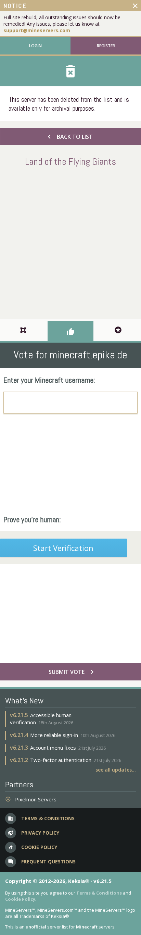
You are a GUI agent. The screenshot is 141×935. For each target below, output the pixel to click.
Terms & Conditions (99, 893)
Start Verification (63, 548)
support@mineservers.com (36, 30)
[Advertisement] (70, 241)
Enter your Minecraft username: (49, 380)
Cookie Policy (20, 899)
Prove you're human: (32, 519)
